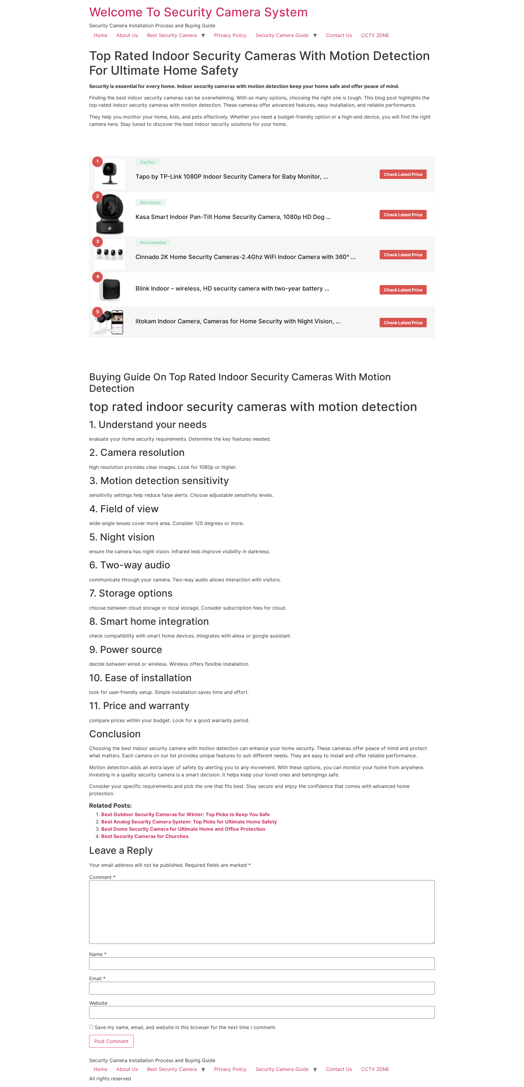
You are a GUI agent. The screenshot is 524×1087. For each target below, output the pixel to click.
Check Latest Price (403, 174)
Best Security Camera (172, 35)
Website (98, 1003)
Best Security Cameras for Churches (145, 836)
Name (97, 954)
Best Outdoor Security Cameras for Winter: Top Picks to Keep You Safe (185, 814)
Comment (102, 877)
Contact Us (339, 35)
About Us (127, 35)
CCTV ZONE (375, 35)
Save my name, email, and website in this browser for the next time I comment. (185, 1027)
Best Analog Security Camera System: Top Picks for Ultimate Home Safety (189, 822)
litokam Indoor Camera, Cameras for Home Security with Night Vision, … (238, 321)
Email (97, 978)
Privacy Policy (230, 35)
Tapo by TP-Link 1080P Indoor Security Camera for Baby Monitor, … (232, 176)
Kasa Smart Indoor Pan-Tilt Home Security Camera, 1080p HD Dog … (233, 216)
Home (100, 35)
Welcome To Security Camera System (198, 12)
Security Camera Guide (282, 35)
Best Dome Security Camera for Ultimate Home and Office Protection (183, 829)
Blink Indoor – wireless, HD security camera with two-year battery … (232, 288)
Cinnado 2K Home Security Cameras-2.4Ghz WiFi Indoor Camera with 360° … (246, 257)
